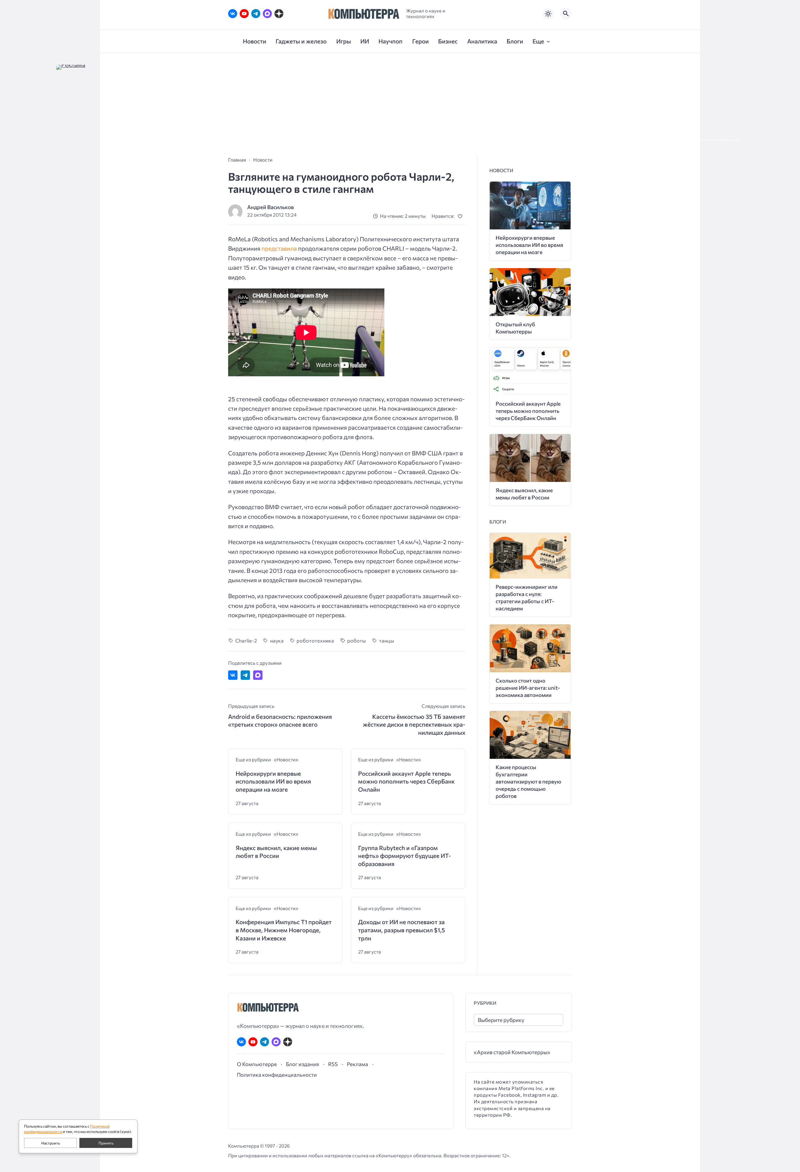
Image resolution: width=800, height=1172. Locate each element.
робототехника (315, 640)
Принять (105, 1143)
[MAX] (267, 13)
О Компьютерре (257, 1064)
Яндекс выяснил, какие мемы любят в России (276, 851)
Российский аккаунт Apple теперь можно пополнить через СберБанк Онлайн (406, 781)
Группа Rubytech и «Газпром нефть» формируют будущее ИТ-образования (404, 855)
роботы (356, 640)
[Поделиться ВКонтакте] (233, 675)
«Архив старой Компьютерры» (512, 1052)
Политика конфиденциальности (277, 1074)
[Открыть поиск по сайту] (566, 14)
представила (279, 248)
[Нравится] (461, 216)
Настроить (50, 1143)
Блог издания (302, 1064)
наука (277, 640)
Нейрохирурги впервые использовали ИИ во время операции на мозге (273, 781)
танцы (386, 640)
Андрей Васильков (270, 207)
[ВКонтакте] (232, 13)
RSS (333, 1064)
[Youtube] (244, 13)
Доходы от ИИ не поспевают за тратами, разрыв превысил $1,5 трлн (401, 929)
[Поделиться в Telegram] (245, 675)
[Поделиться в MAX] (257, 675)
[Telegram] (255, 13)
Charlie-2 (246, 640)
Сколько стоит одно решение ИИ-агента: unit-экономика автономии (528, 687)
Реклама (357, 1064)
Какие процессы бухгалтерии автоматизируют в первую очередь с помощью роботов (528, 781)
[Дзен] (278, 13)
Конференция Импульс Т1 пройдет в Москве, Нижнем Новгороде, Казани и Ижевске (284, 929)
